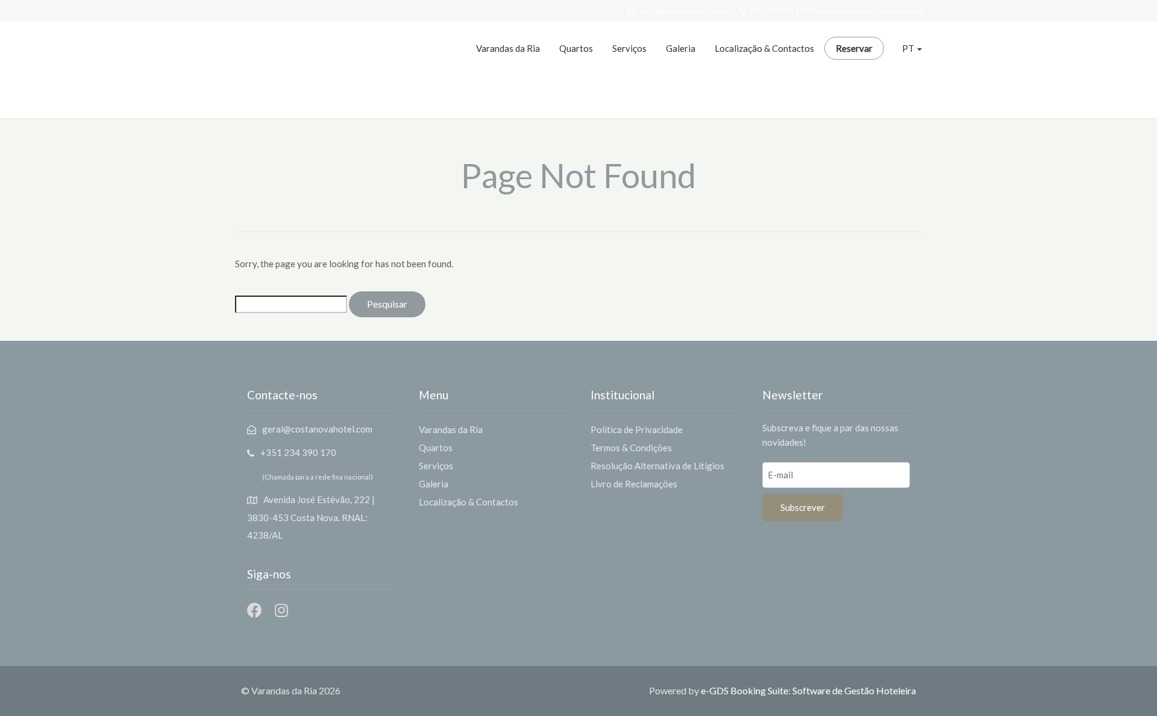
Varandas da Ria (508, 48)
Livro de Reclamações (634, 483)
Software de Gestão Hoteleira (854, 690)
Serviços (629, 48)
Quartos (576, 48)
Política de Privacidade (637, 429)
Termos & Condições (631, 447)
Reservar (854, 48)
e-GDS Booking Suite (744, 690)
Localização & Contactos (764, 48)
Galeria (680, 48)
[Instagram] (281, 610)
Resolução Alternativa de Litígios (657, 465)
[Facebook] (254, 610)
